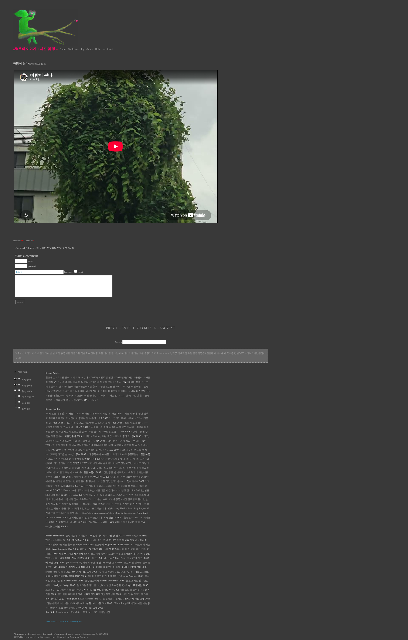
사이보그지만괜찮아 (254, 353)
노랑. (55, 558)
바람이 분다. (134, 382)
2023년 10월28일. (132, 386)
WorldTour (73, 49)
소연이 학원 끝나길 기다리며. (91, 395)
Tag (82, 49)
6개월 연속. (64, 377)
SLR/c (18, 353)
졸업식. (139, 377)
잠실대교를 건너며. (110, 386)
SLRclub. (87, 612)
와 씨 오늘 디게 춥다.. (56, 413)
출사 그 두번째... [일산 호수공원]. (116, 571)
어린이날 (133, 353)
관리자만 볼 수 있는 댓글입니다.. (86, 517)
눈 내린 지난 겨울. (99, 540)
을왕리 (147, 353)
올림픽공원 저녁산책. (77, 535)
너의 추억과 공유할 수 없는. (74, 382)
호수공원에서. (92, 580)
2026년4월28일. (124, 377)
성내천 (18, 358)
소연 (100, 353)
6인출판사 (210, 353)
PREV (110, 328)
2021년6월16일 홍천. (131, 395)
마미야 (124, 353)
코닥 (57, 353)
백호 (106, 634)
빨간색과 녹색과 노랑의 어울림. (107, 553)
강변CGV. (79, 400)
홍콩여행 (65, 353)
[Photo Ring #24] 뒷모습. (58, 571)
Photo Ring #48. (134, 535)
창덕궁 (173, 353)
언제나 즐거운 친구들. (63, 544)
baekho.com (163, 353)
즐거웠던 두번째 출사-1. (70, 594)
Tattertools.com (48, 637)
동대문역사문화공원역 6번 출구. (81, 386)
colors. (93, 400)
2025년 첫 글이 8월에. (102, 382)
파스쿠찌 (221, 353)
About (63, 49)
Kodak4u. (76, 612)
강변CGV (239, 353)
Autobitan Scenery (79, 637)
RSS (97, 49)
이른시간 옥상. (63, 400)
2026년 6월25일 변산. (102, 377)
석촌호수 (85, 353)
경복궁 (94, 353)
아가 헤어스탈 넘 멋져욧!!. (70, 458)
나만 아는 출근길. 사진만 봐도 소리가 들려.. (88, 422)
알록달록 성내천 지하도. (87, 391)
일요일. (68, 391)
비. (73, 377)
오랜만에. (100, 544)
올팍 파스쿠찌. (138, 391)
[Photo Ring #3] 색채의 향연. (81, 562)
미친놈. (83, 549)
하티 (154, 353)
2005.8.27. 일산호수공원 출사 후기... (64, 589)
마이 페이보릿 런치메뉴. (115, 391)
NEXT (170, 328)
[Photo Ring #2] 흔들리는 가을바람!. (105, 598)
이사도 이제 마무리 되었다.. (96, 413)
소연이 (117, 353)
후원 (190, 353)
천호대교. (50, 377)
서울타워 (75, 353)
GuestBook (107, 49)
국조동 (230, 353)
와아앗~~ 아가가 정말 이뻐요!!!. (124, 440)
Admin (89, 49)
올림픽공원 (199, 353)
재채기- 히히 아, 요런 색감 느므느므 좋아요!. (107, 436)
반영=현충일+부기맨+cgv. (60, 395)
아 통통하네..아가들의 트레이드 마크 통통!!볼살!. (114, 454)
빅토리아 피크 (29, 353)
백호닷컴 (182, 353)
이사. (119, 382)
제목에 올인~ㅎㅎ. (83, 476)
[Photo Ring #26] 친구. (131, 558)
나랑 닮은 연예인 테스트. (136, 594)
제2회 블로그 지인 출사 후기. (103, 576)
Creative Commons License (60, 634)
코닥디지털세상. (102, 612)
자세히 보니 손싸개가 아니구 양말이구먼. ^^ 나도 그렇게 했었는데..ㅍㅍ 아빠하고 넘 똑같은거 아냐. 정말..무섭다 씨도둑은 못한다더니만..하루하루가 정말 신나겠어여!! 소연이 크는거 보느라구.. (97, 468)
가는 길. (114, 395)
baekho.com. (62, 612)
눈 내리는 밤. (59, 540)
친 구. (95, 558)
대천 (141, 353)
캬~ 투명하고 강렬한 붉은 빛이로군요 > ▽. (86, 450)
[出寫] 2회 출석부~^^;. (132, 589)
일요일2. (57, 391)
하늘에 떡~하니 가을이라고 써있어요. (66, 603)
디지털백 (108, 353)
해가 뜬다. (83, 377)
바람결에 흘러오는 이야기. (107, 567)
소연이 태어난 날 (46, 353)
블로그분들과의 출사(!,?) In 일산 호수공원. (99, 585)
